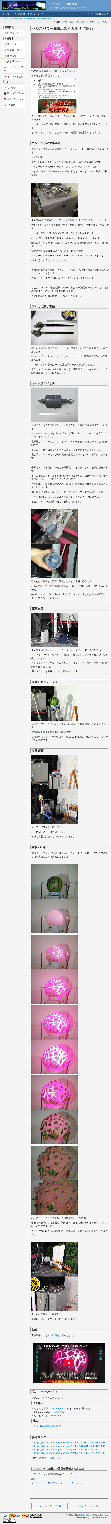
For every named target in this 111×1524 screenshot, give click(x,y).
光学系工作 (13, 61)
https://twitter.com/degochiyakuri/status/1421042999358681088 (70, 1442)
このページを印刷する (97, 14)
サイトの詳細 (18, 14)
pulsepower (29, 18)
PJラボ (64, 21)
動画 (54, 1335)
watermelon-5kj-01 (47, 18)
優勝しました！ (58, 1458)
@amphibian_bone (51, 1425)
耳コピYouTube (15, 99)
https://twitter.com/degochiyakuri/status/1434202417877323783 (69, 1452)
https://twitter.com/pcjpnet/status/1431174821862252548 (66, 1449)
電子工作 (11, 44)
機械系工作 (13, 49)
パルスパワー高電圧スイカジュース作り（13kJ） (60, 1483)
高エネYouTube (15, 93)
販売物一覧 (13, 33)
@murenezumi (53, 1415)
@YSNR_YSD (57, 1408)
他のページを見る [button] (90, 1506)
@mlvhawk (59, 1411)
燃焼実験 (11, 55)
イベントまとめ (15, 76)
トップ (5, 14)
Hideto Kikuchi (85, 1515)
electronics (15, 18)
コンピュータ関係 (13, 69)
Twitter (11, 104)
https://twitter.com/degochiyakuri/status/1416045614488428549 (70, 1446)
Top (4, 18)
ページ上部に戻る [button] (49, 1506)
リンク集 (11, 87)
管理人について (35, 14)
